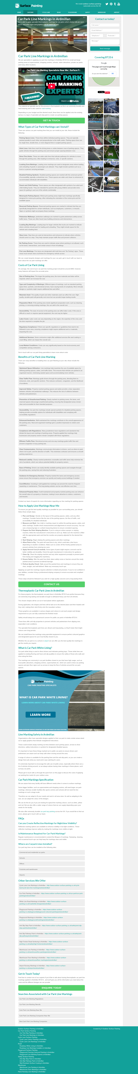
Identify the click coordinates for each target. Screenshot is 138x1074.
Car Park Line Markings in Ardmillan (32, 1035)
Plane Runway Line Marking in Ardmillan (31, 1071)
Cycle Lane (46, 12)
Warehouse (102, 12)
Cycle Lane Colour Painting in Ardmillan (33, 1039)
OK (113, 73)
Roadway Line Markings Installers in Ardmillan (35, 1048)
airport (46, 641)
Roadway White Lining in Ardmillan (31, 1046)
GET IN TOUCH (51, 120)
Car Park (30, 12)
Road (59, 12)
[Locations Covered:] (17, 2)
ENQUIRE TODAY (51, 987)
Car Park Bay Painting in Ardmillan (31, 1033)
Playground (72, 12)
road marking (46, 108)
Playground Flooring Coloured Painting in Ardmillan (37, 1052)
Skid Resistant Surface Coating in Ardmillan (34, 1063)
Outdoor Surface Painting (111, 1029)
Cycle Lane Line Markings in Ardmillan (33, 1041)
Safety (87, 12)
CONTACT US (51, 584)
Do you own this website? (100, 73)
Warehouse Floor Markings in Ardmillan (33, 1069)
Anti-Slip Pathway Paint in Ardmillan (32, 1061)
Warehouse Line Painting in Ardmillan (32, 1067)
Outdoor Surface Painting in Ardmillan (31, 1029)
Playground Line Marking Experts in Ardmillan (35, 1054)
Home (19, 12)
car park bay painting (48, 811)
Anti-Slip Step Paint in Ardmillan (30, 1059)
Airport (116, 12)
